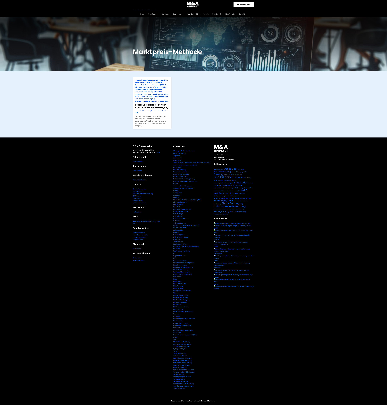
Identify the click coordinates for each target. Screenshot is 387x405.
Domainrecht (137, 191)
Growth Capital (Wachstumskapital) (186, 225)
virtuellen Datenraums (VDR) (183, 386)
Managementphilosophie (182, 291)
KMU (174, 258)
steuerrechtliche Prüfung (182, 344)
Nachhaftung (178, 309)
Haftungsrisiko (178, 230)
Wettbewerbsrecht (139, 203)
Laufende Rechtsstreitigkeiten (146, 92)
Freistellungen (178, 216)
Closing (175, 190)
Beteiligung (177, 14)
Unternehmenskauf (162, 101)
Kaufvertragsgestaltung (181, 251)
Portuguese (218, 254)
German (247, 223)
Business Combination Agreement (185, 181)
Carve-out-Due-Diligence (182, 186)
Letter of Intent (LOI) (180, 270)
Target (175, 351)
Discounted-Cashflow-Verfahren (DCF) (150, 85)
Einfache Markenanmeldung (143, 194)
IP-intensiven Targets (180, 237)
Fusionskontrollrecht (180, 218)
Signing (175, 337)
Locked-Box (177, 277)
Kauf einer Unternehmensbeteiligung (186, 246)
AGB (158, 152)
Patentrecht (137, 198)
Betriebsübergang (179, 170)
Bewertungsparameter (143, 82)
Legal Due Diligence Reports (183, 267)
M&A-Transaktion (179, 284)
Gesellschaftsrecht (139, 180)
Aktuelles (206, 14)
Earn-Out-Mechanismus (182, 209)
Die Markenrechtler (139, 189)
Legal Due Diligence (180, 265)
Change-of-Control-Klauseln (183, 188)
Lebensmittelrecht (139, 237)
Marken (175, 293)
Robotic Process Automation (183, 330)
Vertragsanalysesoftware (182, 377)
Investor (176, 232)
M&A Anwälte (230, 14)
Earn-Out (176, 207)
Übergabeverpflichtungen (182, 358)
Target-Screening (179, 353)
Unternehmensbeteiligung (145, 99)
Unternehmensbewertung (144, 101)
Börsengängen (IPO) (180, 176)
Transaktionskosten (160, 96)
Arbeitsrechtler (138, 162)
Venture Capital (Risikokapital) (184, 372)
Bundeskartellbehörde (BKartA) (184, 179)
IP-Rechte (176, 239)
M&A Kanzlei (216, 14)
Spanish (216, 240)
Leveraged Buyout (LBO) (181, 272)
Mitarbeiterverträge (180, 302)
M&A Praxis (165, 14)
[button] (244, 4)
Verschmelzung (178, 374)
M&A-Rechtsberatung (224, 193)
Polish (216, 261)
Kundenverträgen (237, 185)
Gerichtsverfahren (218, 180)
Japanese (217, 268)
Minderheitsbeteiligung (181, 300)
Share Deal (177, 333)
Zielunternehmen (179, 388)
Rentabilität (177, 328)
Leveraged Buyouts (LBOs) (182, 274)
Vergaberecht (138, 240)
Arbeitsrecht (177, 158)
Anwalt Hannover (139, 233)
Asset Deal (177, 160)
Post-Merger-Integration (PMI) (184, 319)
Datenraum (177, 195)
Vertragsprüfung (179, 379)
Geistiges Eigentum (180, 223)
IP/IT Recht (137, 196)
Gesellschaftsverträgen (230, 180)
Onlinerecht (137, 258)
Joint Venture (178, 242)
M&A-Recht (152, 14)
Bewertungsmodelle (159, 80)
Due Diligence (178, 205)
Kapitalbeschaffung (180, 244)
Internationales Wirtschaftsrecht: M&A (146, 221)
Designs (176, 197)
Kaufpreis (158, 89)
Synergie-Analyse (179, 349)
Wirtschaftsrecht (139, 260)
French (216, 233)
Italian (216, 247)
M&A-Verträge (178, 288)
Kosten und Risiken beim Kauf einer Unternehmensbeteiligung (151, 106)
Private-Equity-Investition (182, 325)
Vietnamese (218, 272)
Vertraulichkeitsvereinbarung (183, 384)
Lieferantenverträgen (219, 191)
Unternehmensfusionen (181, 365)
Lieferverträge (229, 191)
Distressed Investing (180, 202)
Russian (216, 289)
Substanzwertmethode (143, 96)
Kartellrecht (137, 212)
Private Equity (178, 321)
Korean (216, 277)
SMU (174, 339)
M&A (142, 14)
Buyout (175, 184)
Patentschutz (138, 201)
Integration (241, 182)
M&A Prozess (177, 281)
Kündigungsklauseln (180, 260)
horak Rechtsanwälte (140, 235)
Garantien (176, 221)
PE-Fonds (176, 316)
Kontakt (242, 14)
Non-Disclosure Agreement (182, 312)
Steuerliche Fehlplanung (181, 342)
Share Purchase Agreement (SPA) (185, 335)
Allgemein (139, 80)
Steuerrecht (137, 249)
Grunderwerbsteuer (180, 228)
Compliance (157, 82)
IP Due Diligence (179, 235)
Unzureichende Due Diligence (183, 370)
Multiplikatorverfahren (160, 94)
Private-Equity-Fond (180, 323)
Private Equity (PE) (192, 14)
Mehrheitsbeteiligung (180, 298)
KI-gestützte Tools (179, 256)
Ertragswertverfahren (151, 87)
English (216, 228)
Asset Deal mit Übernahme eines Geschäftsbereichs (191, 163)
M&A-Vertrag (178, 286)
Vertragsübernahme (180, 381)
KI (173, 253)
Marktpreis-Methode (143, 94)
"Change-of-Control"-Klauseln (184, 151)
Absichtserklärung (179, 153)
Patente (176, 314)
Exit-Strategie (178, 214)
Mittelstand (177, 305)
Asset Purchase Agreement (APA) (185, 165)
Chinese (216, 284)
